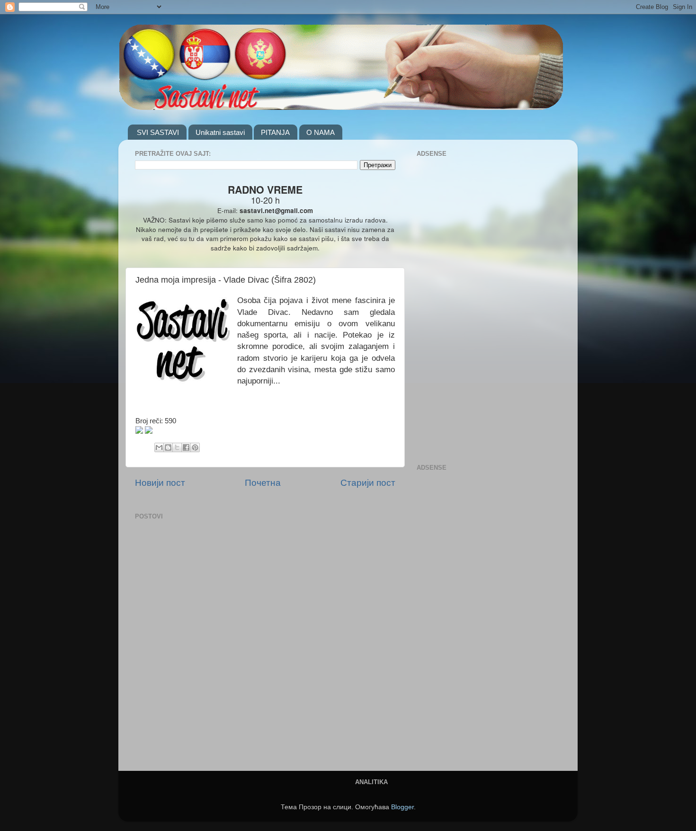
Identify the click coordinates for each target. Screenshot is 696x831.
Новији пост (160, 483)
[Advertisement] (454, 302)
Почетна (263, 483)
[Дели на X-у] (177, 447)
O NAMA (320, 132)
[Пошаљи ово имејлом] (159, 447)
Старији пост (367, 483)
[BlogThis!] (168, 447)
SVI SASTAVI (158, 132)
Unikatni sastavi (220, 132)
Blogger (402, 807)
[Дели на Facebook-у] (186, 447)
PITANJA (275, 132)
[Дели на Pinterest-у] (195, 447)
